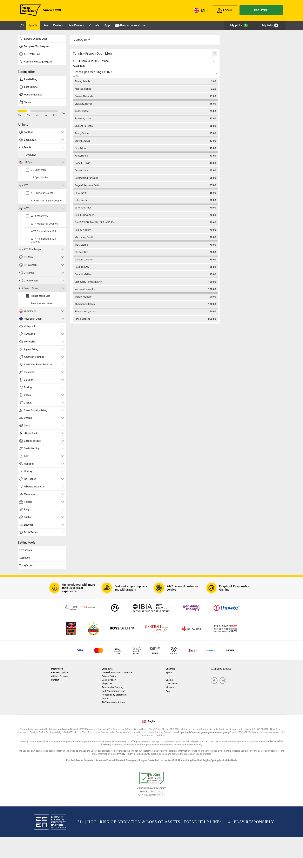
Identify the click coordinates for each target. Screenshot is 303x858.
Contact (55, 680)
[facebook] (214, 680)
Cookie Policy (109, 680)
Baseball (121, 760)
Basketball (154, 760)
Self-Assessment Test (113, 691)
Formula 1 (89, 760)
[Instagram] (223, 680)
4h (37, 115)
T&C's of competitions (113, 702)
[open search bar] (22, 25)
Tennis (80, 760)
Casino (169, 680)
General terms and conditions (117, 672)
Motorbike (225, 760)
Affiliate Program (59, 676)
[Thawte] (226, 608)
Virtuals (170, 687)
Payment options (59, 672)
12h (55, 115)
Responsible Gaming (112, 687)
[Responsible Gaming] (115, 608)
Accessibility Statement (114, 694)
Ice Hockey (166, 760)
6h (46, 115)
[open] (151, 785)
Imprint (105, 698)
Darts (234, 760)
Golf (174, 760)
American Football (105, 760)
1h (19, 115)
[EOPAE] (80, 608)
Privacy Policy (109, 676)
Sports (169, 672)
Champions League (137, 760)
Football (71, 760)
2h (28, 115)
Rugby (206, 760)
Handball (197, 760)
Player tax (107, 683)
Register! (261, 10)
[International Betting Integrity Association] (151, 608)
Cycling (214, 760)
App (168, 691)
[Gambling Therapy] (191, 608)
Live (168, 676)
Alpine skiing (184, 760)
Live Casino (171, 683)
